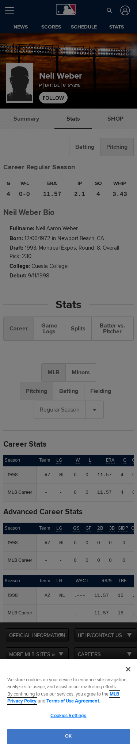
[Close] (128, 669)
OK (68, 736)
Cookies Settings (68, 716)
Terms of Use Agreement (72, 701)
